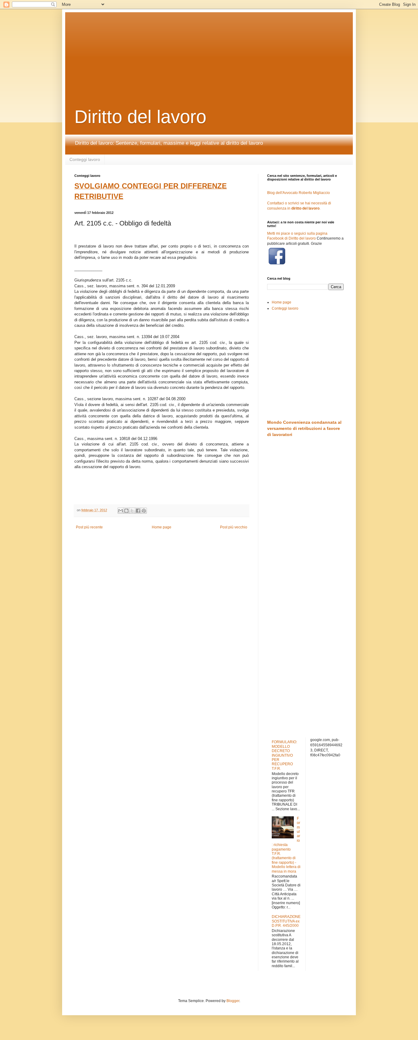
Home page (161, 527)
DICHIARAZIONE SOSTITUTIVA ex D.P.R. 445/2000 (286, 921)
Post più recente (89, 527)
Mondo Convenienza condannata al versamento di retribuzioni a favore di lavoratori (304, 428)
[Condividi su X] (132, 511)
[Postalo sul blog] (126, 511)
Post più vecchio (233, 527)
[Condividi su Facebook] (138, 511)
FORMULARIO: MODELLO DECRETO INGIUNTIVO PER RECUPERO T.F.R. (284, 755)
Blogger (232, 1001)
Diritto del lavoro (140, 116)
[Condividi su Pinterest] (144, 511)
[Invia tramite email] (121, 511)
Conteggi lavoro (84, 159)
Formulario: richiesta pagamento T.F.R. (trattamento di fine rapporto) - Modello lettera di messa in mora (286, 845)
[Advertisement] (222, 50)
